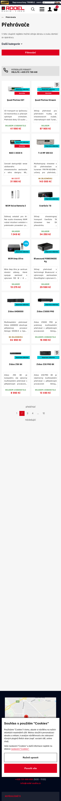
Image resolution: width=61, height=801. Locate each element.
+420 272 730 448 (28, 72)
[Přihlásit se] (50, 9)
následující (30, 419)
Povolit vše (30, 768)
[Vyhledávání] (33, 9)
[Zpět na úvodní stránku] (13, 9)
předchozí (30, 406)
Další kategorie (11, 44)
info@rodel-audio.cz (30, 783)
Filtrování (30, 52)
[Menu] (43, 11)
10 (44, 413)
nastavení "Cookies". (20, 749)
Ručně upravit (30, 757)
